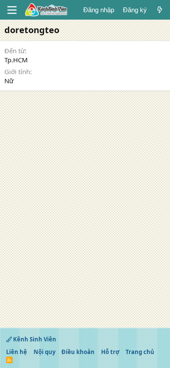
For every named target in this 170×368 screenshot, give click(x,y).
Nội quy (44, 352)
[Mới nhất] (159, 10)
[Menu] (12, 10)
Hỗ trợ (110, 352)
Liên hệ (16, 352)
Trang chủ (140, 352)
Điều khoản (78, 352)
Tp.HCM (16, 59)
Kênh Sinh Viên (34, 339)
